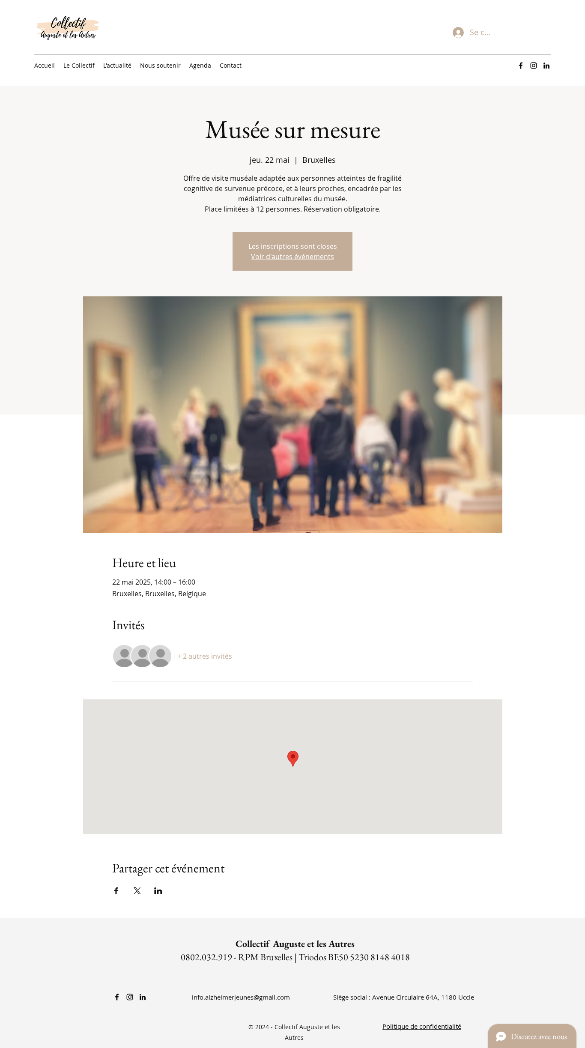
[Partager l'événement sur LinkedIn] (158, 890)
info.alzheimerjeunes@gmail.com (241, 997)
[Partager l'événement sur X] (137, 890)
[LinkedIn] (546, 65)
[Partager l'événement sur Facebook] (116, 890)
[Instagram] (533, 65)
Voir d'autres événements (292, 256)
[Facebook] (520, 65)
